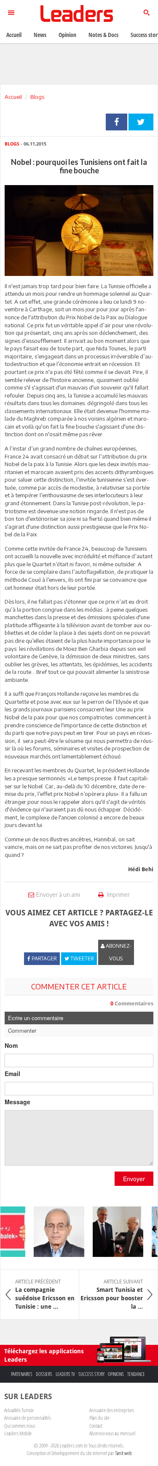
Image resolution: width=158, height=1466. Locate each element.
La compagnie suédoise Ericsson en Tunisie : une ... (45, 1294)
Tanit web (123, 1453)
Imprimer (118, 894)
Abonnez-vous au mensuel (112, 1433)
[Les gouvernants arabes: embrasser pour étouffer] (54, 1231)
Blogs (37, 96)
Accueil (13, 96)
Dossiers (44, 1374)
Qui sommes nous (19, 1425)
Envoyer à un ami (58, 894)
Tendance (136, 1374)
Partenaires (21, 1374)
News (40, 35)
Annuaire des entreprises (111, 1410)
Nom (11, 1045)
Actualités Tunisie (19, 1410)
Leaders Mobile (18, 1433)
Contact (95, 1425)
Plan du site (99, 1417)
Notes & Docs (103, 35)
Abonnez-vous (117, 952)
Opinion (67, 35)
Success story (91, 1374)
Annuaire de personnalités (27, 1417)
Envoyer (134, 1178)
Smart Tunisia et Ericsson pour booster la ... (111, 1294)
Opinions (116, 1374)
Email (12, 1073)
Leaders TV (65, 1374)
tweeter (141, 122)
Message (17, 1102)
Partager (116, 122)
